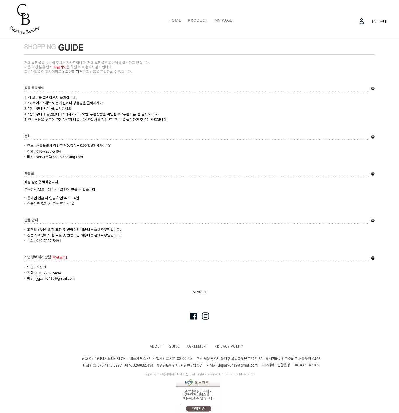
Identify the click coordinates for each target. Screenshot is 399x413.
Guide (174, 346)
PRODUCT (197, 20)
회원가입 (59, 67)
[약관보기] (59, 257)
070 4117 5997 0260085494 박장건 (151, 365)
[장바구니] (379, 21)
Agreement (197, 346)
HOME (175, 20)
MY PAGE (223, 20)
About (156, 346)
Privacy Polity (229, 346)
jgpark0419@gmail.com (238, 365)
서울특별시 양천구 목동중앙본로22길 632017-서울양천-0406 (258, 358)
